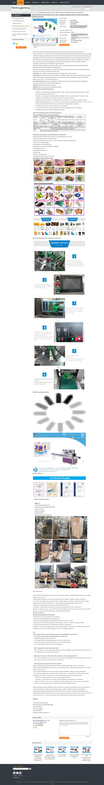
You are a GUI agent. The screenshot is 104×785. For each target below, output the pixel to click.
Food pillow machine (16, 23)
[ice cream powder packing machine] (62, 750)
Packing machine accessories (18, 31)
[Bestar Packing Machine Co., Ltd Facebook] (17, 773)
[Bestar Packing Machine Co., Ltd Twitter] (20, 773)
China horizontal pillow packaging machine (34, 781)
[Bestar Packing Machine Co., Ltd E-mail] (36, 727)
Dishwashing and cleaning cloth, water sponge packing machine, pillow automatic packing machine (45, 46)
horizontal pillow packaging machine (29, 12)
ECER (52, 784)
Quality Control (45, 2)
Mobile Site (16, 777)
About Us (27, 2)
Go (91, 8)
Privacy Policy (19, 781)
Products (20, 2)
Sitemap (20, 775)
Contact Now (65, 44)
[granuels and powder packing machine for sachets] (74, 750)
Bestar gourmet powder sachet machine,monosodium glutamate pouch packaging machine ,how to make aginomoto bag (86, 759)
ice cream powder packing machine (62, 755)
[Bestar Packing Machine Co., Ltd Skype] (34, 727)
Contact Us (54, 2)
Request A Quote (64, 2)
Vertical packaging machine (18, 18)
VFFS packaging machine (18, 20)
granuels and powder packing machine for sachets (74, 756)
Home (14, 2)
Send (29, 768)
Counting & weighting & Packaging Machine (20, 35)
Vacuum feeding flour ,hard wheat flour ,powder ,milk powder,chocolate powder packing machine (37, 758)
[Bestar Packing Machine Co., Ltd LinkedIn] (14, 773)
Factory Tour (35, 2)
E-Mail (15, 775)
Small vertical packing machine (19, 28)
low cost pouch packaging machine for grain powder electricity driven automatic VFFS (50, 757)
